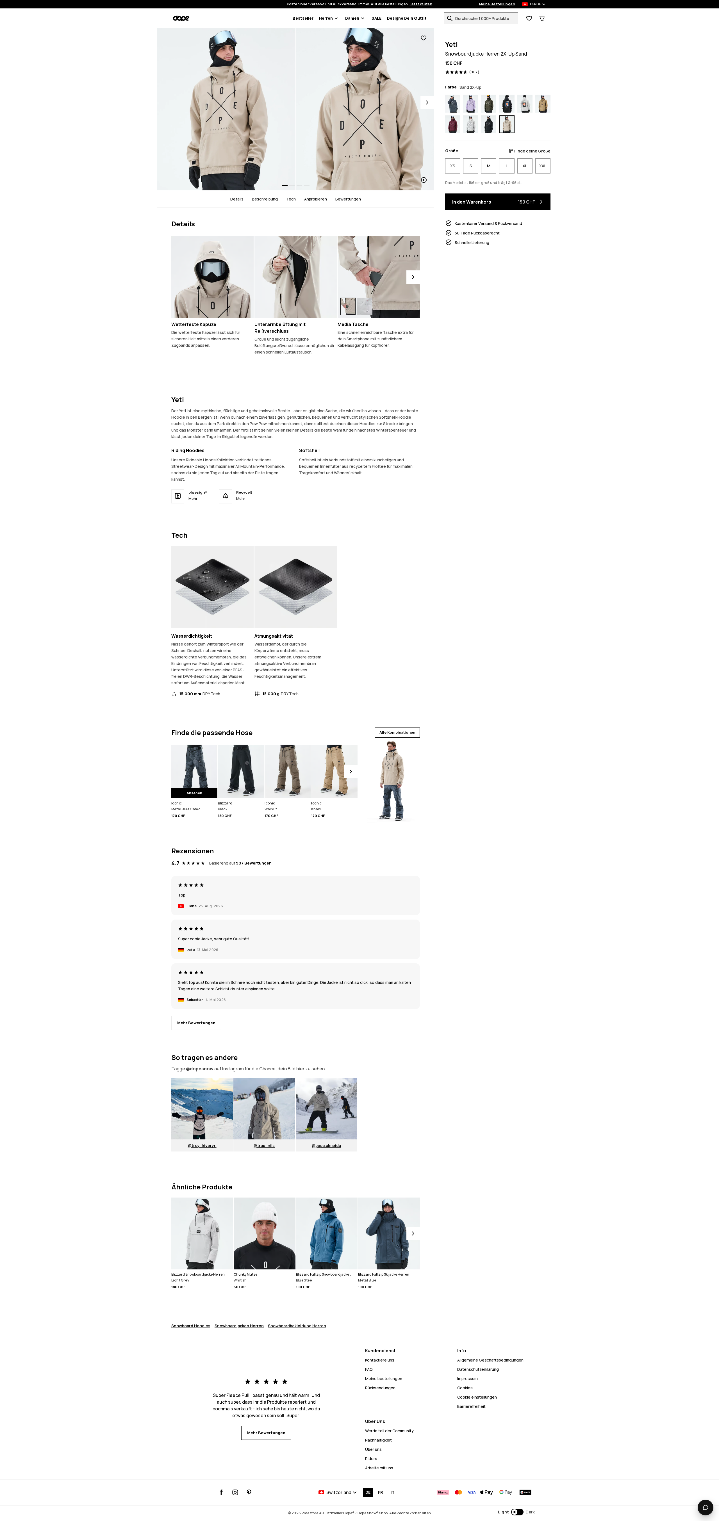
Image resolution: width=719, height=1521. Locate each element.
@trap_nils (264, 1145)
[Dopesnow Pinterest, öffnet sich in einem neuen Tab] (249, 1492)
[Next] (427, 102)
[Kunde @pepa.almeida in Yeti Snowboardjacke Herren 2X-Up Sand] (326, 1108)
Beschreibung (265, 199)
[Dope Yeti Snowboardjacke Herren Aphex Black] (507, 104)
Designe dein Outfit (407, 18)
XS (452, 165)
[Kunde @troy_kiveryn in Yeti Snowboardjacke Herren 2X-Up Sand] (202, 1108)
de (367, 1492)
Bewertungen (348, 199)
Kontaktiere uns (379, 1360)
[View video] (365, 109)
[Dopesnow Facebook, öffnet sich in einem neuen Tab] (221, 1492)
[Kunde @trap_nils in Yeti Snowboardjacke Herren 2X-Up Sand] (264, 1108)
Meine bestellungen (383, 1378)
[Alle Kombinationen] (391, 780)
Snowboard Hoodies (190, 1325)
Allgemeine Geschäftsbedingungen (490, 1360)
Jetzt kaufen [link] (421, 4)
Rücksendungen (380, 1387)
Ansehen (194, 793)
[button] (516, 1512)
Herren (326, 18)
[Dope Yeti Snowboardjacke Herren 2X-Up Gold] (542, 104)
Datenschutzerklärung (478, 1369)
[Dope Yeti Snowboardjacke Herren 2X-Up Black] (488, 124)
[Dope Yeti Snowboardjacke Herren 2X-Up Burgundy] (452, 124)
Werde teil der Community (389, 1430)
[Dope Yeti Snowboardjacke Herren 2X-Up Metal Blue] (452, 104)
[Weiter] (413, 277)
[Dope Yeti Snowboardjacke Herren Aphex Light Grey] (525, 104)
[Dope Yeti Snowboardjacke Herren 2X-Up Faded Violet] (470, 104)
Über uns (373, 1449)
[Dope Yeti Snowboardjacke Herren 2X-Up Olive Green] (488, 104)
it (393, 1492)
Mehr (192, 498)
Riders (371, 1458)
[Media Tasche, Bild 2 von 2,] (364, 306)
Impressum (467, 1378)
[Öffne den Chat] (705, 1507)
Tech (291, 199)
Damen (352, 18)
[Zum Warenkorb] (541, 18)
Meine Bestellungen (497, 4)
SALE (376, 18)
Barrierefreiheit (471, 1406)
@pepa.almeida (326, 1145)
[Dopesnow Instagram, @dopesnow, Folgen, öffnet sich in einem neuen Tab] (235, 1492)
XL (525, 165)
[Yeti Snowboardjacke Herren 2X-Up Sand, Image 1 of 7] (226, 109)
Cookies (465, 1387)
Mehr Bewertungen (196, 1022)
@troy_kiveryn (202, 1145)
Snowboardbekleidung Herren (297, 1325)
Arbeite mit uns (379, 1467)
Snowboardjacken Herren (239, 1325)
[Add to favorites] (423, 38)
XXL (542, 165)
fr (380, 1492)
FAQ (369, 1369)
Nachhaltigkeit (378, 1440)
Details (237, 199)
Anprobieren (315, 199)
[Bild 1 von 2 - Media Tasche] (379, 277)
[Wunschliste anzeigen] (529, 18)
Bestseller (303, 18)
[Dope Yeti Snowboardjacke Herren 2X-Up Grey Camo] (470, 124)
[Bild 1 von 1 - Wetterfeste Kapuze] (212, 277)
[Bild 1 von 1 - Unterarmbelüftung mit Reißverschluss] (295, 277)
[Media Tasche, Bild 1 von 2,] (348, 306)
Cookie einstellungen (477, 1397)
